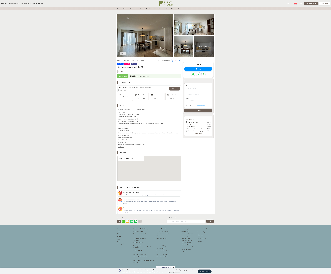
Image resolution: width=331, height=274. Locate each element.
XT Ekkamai (136, 240)
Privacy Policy (201, 232)
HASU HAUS (159, 236)
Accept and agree (192, 105)
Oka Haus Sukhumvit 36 (139, 233)
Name (187, 85)
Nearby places (190, 119)
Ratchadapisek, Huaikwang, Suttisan (143, 260)
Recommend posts (14, 3)
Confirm (198, 110)
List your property (311, 3)
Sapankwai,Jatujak (161, 246)
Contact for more (122, 218)
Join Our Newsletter (172, 218)
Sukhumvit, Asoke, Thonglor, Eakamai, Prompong (146, 8)
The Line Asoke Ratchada (140, 256)
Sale (118, 231)
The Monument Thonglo (139, 238)
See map (175, 88)
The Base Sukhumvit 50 (162, 231)
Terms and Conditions (204, 228)
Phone (187, 92)
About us (200, 235)
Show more (198, 133)
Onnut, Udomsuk (161, 228)
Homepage (4, 3)
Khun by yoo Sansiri (138, 231)
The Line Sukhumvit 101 (162, 233)
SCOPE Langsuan (137, 250)
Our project (120, 244)
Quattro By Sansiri (138, 236)
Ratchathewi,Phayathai (163, 254)
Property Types (25, 3)
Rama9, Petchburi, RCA (139, 254)
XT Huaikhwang (137, 262)
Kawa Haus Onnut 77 (161, 238)
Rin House (161, 8)
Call (200, 69)
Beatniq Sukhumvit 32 (139, 242)
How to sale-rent (202, 238)
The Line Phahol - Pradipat (163, 250)
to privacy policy (201, 105)
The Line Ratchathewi (162, 256)
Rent (118, 233)
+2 (140, 221)
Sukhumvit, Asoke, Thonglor (141, 228)
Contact (34, 3)
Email (187, 98)
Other (40, 3)
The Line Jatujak (160, 248)
